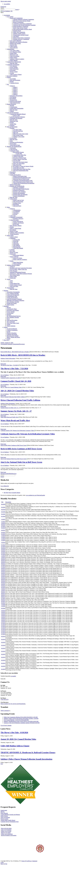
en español (13, 676)
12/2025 (3, 519)
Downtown (13, 172)
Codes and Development (13, 294)
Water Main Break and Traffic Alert (9, 417)
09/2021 (3, 592)
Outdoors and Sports (12, 334)
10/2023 (3, 557)
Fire (8, 84)
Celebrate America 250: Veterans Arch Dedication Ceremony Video (17, 430)
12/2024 (3, 535)
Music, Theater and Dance (13, 337)
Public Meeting (14, 60)
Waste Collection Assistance (20, 259)
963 (5, 492)
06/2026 (3, 504)
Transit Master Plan (15, 283)
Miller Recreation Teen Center (20, 133)
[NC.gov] (6, 859)
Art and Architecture (12, 328)
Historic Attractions (11, 333)
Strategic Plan (13, 45)
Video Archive (13, 46)
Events (8, 331)
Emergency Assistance (18, 187)
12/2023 (3, 556)
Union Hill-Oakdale (18, 248)
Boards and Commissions (16, 18)
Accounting (13, 78)
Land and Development (13, 112)
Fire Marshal (13, 97)
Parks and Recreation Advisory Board (22, 29)
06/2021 (3, 599)
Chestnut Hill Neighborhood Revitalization (23, 183)
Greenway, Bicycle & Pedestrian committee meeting (22, 722)
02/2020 (3, 608)
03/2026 (3, 511)
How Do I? (6, 340)
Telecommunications (15, 102)
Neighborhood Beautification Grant (22, 177)
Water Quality (13, 276)
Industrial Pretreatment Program (18, 272)
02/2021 (3, 601)
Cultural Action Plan (18, 156)
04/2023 (3, 568)
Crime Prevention (14, 220)
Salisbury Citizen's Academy (17, 59)
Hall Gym (15, 132)
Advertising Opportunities (13, 292)
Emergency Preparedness (16, 95)
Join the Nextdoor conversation (8, 835)
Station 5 (15, 93)
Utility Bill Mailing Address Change (15, 746)
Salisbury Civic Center (18, 136)
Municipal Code (14, 54)
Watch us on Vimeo (6, 832)
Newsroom (12, 70)
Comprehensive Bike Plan (19, 155)
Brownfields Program (18, 152)
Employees (3, 6)
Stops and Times (14, 286)
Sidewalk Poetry (17, 206)
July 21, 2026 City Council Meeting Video (11, 387)
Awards (12, 73)
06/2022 (3, 582)
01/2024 (3, 554)
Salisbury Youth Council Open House (21, 718)
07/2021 (3, 598)
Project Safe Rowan (18, 221)
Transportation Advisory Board (20, 35)
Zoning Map (13, 124)
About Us (12, 85)
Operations (16, 213)
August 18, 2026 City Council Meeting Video (18, 739)
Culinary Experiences (12, 330)
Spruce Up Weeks (17, 258)
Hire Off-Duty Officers (15, 225)
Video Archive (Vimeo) (16, 74)
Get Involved (13, 138)
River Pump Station (15, 275)
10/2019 (3, 610)
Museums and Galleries (12, 335)
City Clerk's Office (14, 50)
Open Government (14, 56)
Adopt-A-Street (14, 237)
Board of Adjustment (18, 22)
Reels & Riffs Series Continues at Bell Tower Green (13, 445)
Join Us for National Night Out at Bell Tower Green (13, 458)
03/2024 (3, 549)
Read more (3, 363)
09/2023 (3, 559)
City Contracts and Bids (13, 293)
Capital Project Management (14, 61)
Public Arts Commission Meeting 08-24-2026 (21, 717)
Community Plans (14, 150)
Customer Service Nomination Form (10, 821)
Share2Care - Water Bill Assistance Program (21, 273)
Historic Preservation (15, 184)
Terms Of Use (24, 861)
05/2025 (3, 528)
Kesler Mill (19, 153)
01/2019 (3, 669)
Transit (8, 279)
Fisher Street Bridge (18, 262)
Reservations (13, 143)
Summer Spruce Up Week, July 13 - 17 (10, 407)
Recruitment (13, 98)
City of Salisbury (5, 375)
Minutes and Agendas (15, 43)
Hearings (12, 125)
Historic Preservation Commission (21, 37)
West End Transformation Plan (20, 170)
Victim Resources (14, 234)
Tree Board (16, 36)
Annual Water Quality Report (8, 820)
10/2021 (3, 588)
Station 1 (15, 87)
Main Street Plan (17, 165)
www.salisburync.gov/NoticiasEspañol (35, 495)
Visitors (6, 327)
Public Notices (13, 57)
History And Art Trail (18, 200)
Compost (12, 249)
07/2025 (3, 526)
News (8, 318)
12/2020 (3, 604)
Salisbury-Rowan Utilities (13, 265)
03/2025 (3, 532)
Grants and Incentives (15, 174)
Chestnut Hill (16, 239)
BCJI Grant (16, 224)
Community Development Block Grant (22, 180)
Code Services (13, 149)
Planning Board (17, 30)
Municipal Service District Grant (21, 179)
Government (7, 15)
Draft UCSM (16, 115)
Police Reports (4, 813)
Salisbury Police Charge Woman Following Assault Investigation (26, 759)
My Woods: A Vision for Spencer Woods (23, 166)
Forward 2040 (16, 160)
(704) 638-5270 (4, 699)
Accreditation (16, 211)
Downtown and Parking (13, 310)
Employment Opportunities (16, 108)
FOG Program (13, 270)
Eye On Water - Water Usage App (18, 269)
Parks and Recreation (12, 126)
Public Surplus (10, 304)
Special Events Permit (15, 101)
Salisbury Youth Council (19, 33)
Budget (12, 81)
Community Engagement (13, 64)
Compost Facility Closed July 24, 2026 (10, 377)
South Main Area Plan (18, 167)
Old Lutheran (16, 245)
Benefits (12, 105)
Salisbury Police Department (8, 403)
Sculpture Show (17, 203)
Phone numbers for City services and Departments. (13, 703)
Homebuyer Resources (18, 190)
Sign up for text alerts (6, 828)
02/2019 (3, 654)
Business (6, 290)
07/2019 (3, 623)
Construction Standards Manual (18, 114)
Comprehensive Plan (12, 296)
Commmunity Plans (12, 309)
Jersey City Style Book (18, 163)
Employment (4, 810)
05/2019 (3, 636)
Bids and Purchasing (15, 80)
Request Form (13, 100)
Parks (11, 141)
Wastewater (13, 278)
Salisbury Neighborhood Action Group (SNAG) (21, 721)
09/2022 (3, 577)
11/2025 (3, 521)
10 (11, 473)
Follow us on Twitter (6, 831)
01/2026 (3, 516)
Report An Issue (14, 252)
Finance (9, 77)
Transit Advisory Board (16, 285)
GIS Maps (12, 173)
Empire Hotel (13, 53)
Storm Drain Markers (18, 255)
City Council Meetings (15, 40)
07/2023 (3, 565)
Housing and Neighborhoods (17, 186)
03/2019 (3, 642)
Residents (6, 306)
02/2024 (3, 552)
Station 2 (15, 88)
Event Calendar (14, 67)
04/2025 (3, 530)
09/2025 (3, 524)
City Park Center (17, 129)
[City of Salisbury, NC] (7, 11)
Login (2, 862)
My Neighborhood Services (14, 316)
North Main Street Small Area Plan (21, 169)
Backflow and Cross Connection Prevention (21, 268)
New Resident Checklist (13, 317)
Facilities (12, 128)
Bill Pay (9, 307)
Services (15, 214)
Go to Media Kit (5, 486)
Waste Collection (14, 256)
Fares (11, 282)
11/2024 (3, 537)
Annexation (13, 148)
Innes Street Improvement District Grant (23, 181)
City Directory (13, 66)
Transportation (10, 287)
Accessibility (7, 4)
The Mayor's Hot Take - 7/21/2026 (9, 365)
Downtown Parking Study (19, 157)
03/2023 (3, 574)
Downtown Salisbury (12, 76)
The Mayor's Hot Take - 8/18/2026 (14, 732)
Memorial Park (16, 246)
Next (13, 473)
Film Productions (14, 69)
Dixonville (15, 241)
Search (17, 9)
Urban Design (13, 198)
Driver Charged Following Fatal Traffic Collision (13, 396)
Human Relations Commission (20, 26)
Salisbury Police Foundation (17, 232)
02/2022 (3, 587)
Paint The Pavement (18, 201)
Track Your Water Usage (13, 323)
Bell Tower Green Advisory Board (21, 20)
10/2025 (3, 523)
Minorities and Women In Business (18, 42)
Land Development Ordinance (17, 117)
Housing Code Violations (19, 191)
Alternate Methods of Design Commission (23, 19)
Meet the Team (13, 63)
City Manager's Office (15, 52)
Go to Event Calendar (6, 725)
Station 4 (15, 91)
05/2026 (3, 507)
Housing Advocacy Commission (21, 39)
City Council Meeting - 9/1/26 (16, 720)
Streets (11, 261)
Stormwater (13, 254)
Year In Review (14, 47)
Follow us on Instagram (7, 834)
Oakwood (15, 242)
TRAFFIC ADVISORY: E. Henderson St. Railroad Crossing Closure (28, 752)
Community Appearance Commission (22, 23)
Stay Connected (11, 321)
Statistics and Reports (18, 222)
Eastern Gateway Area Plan (20, 159)
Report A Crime (14, 231)
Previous (3, 473)
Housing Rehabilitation (19, 196)
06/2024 (3, 548)
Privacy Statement (32, 861)
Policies (12, 111)
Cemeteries (12, 238)
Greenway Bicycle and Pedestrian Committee (24, 25)
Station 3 (15, 90)
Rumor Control (14, 71)
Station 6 (15, 94)
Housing (9, 314)
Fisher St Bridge (17, 263)
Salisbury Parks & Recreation (8, 358)
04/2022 (3, 584)
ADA (11, 280)
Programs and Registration (16, 142)
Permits (12, 122)
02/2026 (3, 514)
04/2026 (3, 509)
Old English (16, 244)
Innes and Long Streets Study (20, 162)
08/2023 (3, 563)
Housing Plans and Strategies (20, 194)
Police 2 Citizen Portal (15, 228)
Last (15, 473)
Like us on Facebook (6, 829)
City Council (10, 16)
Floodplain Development (16, 118)
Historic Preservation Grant (20, 176)
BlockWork (16, 204)
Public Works (10, 235)
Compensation (13, 107)
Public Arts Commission (19, 32)
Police (8, 207)
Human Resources (11, 104)
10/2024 (3, 542)
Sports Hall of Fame (15, 145)
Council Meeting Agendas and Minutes (10, 814)
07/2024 (3, 545)
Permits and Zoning (12, 303)
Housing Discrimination (19, 193)
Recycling (12, 251)
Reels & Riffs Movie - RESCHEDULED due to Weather (15, 351)
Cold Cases (13, 215)
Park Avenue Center (18, 135)
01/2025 (3, 534)
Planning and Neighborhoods (14, 146)
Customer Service (14, 83)
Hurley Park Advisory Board (20, 28)
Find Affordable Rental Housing (21, 189)
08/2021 (3, 593)
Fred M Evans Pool (18, 131)
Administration (10, 49)
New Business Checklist (13, 302)
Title (2, 502)
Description (8, 502)
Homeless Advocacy (18, 218)
